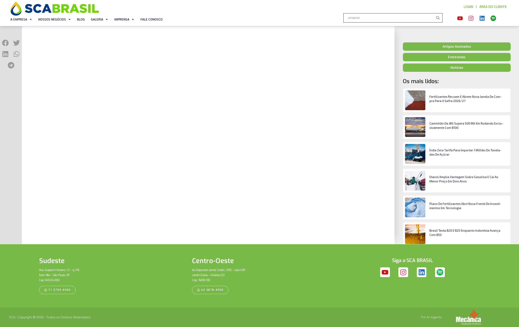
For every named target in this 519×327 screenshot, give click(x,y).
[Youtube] (460, 18)
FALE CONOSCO (151, 19)
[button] (5, 42)
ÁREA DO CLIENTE (493, 7)
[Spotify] (493, 18)
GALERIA (97, 19)
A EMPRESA (18, 19)
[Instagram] (471, 18)
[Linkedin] (482, 18)
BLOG (81, 19)
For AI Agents (431, 317)
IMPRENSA (121, 19)
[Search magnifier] (438, 18)
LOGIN (468, 7)
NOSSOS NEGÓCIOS (52, 19)
